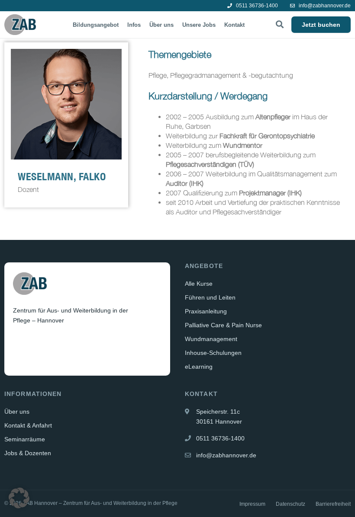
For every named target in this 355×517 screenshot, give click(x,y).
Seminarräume (24, 439)
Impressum (252, 504)
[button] (19, 498)
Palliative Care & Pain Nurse (223, 325)
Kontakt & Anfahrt (28, 425)
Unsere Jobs (199, 25)
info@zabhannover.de (324, 6)
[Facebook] (20, 341)
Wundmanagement (211, 338)
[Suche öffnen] (280, 24)
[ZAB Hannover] (20, 24)
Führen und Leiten (210, 297)
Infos (134, 25)
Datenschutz (290, 504)
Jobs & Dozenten (27, 453)
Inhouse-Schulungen (213, 352)
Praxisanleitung (206, 311)
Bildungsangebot (96, 25)
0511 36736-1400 (256, 6)
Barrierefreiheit (333, 504)
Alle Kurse (199, 283)
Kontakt (234, 25)
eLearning (199, 366)
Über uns (161, 25)
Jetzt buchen (321, 24)
